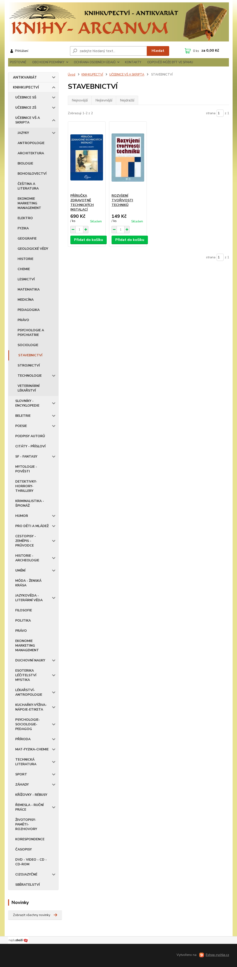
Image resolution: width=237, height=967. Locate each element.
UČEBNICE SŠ (25, 97)
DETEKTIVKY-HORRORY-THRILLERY (26, 486)
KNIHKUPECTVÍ (26, 87)
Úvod (71, 75)
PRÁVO (23, 320)
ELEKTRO (25, 218)
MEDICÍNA (26, 299)
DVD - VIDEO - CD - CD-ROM (31, 861)
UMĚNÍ (20, 570)
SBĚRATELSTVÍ (27, 884)
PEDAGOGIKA (29, 310)
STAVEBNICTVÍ (30, 355)
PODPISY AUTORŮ (30, 436)
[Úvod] (118, 21)
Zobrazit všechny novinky (31, 915)
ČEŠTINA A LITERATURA (28, 186)
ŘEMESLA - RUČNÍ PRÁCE (29, 807)
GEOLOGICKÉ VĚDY (33, 248)
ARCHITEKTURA (31, 153)
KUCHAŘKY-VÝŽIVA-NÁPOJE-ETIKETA (31, 707)
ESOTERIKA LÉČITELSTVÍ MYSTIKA (25, 675)
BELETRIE (23, 416)
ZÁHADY (22, 784)
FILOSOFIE (23, 610)
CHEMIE (24, 269)
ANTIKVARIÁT (25, 77)
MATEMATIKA (29, 289)
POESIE (21, 426)
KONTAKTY (133, 62)
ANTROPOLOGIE (31, 143)
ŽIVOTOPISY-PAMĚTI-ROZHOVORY (26, 824)
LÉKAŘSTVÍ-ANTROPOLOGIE (28, 692)
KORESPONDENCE (29, 839)
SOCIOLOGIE (28, 345)
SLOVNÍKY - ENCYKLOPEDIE (27, 403)
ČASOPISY (23, 849)
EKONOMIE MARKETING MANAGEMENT (29, 203)
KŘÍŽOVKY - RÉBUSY (31, 795)
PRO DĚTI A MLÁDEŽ (32, 526)
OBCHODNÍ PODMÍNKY (48, 62)
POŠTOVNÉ (18, 62)
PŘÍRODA (23, 739)
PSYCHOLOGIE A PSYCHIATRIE (31, 332)
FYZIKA (23, 228)
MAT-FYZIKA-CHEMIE (32, 749)
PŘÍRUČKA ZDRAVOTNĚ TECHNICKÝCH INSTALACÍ (82, 202)
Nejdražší (127, 100)
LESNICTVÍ (26, 279)
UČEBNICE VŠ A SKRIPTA (27, 120)
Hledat (158, 50)
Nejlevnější (103, 100)
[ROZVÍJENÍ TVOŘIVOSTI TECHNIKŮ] (128, 157)
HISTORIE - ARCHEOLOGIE (27, 558)
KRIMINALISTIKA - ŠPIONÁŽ (29, 503)
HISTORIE (25, 259)
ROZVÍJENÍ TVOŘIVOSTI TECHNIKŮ (122, 200)
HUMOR (21, 516)
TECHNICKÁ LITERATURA (25, 761)
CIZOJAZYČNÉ (26, 874)
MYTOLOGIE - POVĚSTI (26, 469)
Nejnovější (80, 100)
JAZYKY (23, 133)
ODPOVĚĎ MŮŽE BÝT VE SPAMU (170, 62)
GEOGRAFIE (27, 238)
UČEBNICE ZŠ (25, 107)
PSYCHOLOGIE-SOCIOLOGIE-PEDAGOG (27, 724)
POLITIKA (23, 620)
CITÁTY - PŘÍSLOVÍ (30, 446)
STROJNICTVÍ (29, 365)
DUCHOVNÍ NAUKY (30, 660)
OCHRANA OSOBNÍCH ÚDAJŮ (94, 62)
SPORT (21, 774)
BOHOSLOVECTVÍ (32, 173)
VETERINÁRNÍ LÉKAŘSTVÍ (29, 388)
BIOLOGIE (25, 163)
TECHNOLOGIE (30, 375)
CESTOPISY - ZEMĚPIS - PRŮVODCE (25, 541)
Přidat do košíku (88, 239)
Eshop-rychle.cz (217, 955)
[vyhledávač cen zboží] (18, 939)
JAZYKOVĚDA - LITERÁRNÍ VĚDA (29, 597)
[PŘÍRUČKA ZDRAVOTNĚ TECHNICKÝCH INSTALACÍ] (86, 157)
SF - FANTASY (26, 456)
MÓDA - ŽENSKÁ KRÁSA (28, 583)
